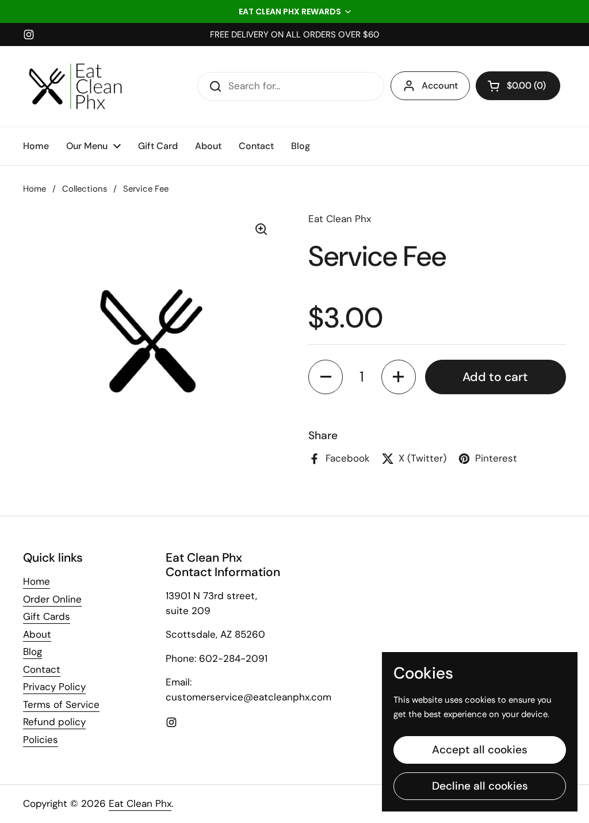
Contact (41, 669)
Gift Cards (46, 616)
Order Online (52, 599)
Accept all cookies (479, 749)
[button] (294, 11)
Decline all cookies (480, 786)
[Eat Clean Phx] (75, 86)
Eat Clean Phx (140, 803)
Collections (84, 189)
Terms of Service (61, 704)
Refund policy (54, 721)
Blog (32, 651)
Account (440, 85)
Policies (40, 739)
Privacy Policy (54, 686)
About (37, 634)
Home (34, 189)
